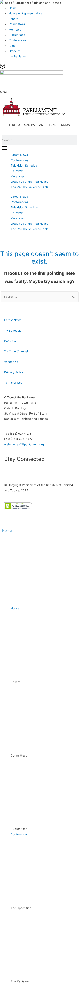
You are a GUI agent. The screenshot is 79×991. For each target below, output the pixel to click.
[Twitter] (21, 471)
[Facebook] (9, 471)
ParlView (17, 170)
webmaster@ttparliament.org (24, 444)
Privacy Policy (14, 372)
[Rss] (43, 471)
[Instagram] (32, 471)
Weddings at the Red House (29, 181)
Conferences (19, 160)
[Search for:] (40, 296)
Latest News (19, 154)
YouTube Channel (16, 351)
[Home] (7, 521)
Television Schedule (24, 165)
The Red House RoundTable (29, 187)
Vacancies (18, 176)
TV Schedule (12, 330)
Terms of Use (13, 382)
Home (7, 530)
